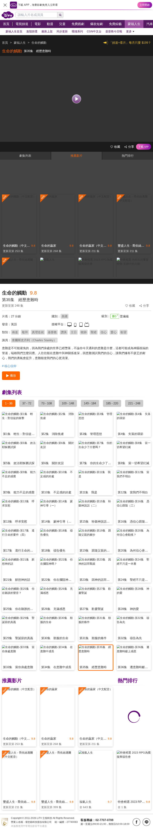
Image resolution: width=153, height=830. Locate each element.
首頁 (5, 42)
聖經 (94, 332)
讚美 (64, 332)
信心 (104, 332)
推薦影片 (76, 155)
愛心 (114, 332)
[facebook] (136, 822)
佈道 (15, 332)
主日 (74, 332)
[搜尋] (60, 15)
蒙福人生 (20, 42)
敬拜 (25, 332)
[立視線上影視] (8, 14)
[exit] (5, 5)
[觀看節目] (76, 99)
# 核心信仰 (9, 366)
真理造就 (38, 332)
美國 (65, 316)
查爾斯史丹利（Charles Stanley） (34, 340)
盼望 (124, 332)
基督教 (52, 332)
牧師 (84, 332)
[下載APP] (143, 147)
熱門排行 (128, 155)
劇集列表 (25, 155)
